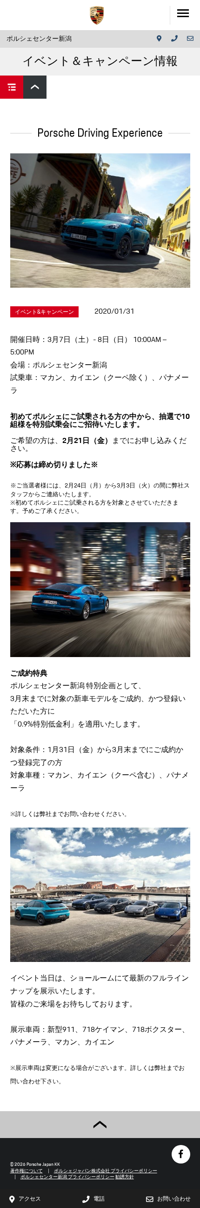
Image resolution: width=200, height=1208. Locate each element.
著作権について (26, 1170)
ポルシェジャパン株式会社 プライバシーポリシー (105, 1170)
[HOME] (97, 15)
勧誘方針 (124, 1176)
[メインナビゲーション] (185, 15)
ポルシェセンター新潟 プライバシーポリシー (67, 1176)
